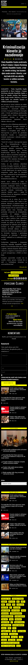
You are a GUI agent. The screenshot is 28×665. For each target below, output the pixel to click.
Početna (4, 12)
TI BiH (21, 637)
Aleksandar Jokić (6, 599)
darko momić (20, 604)
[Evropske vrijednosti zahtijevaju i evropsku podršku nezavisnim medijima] (5, 410)
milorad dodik (5, 622)
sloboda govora (13, 634)
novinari (4, 628)
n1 (11, 622)
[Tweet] (17, 278)
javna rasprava (15, 610)
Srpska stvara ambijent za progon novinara (13, 317)
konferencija (5, 613)
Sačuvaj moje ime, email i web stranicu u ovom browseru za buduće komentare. (13, 378)
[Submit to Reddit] (24, 278)
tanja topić (14, 637)
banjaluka (4, 601)
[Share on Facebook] (15, 278)
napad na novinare (6, 625)
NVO (9, 628)
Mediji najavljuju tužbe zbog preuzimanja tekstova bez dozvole (13, 473)
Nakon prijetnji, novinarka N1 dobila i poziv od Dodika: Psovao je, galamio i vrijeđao (18, 576)
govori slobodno (5, 610)
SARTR (14, 631)
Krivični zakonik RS (13, 275)
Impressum (14, 661)
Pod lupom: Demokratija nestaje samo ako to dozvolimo (18, 548)
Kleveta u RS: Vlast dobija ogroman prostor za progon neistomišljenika (14, 323)
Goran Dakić (17, 607)
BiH (18, 601)
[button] (24, 3)
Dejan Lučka (4, 607)
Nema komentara (19, 59)
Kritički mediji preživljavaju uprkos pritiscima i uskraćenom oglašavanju (18, 389)
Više (22, 303)
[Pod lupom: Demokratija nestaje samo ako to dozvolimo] (5, 550)
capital (8, 604)
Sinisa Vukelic (21, 631)
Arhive (3, 480)
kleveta (23, 610)
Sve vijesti (12, 12)
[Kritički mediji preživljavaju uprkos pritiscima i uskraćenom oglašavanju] (5, 391)
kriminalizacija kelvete (16, 613)
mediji (11, 619)
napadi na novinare (19, 622)
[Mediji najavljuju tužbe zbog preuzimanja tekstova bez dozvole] (5, 535)
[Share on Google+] (19, 278)
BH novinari (11, 601)
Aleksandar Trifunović (18, 599)
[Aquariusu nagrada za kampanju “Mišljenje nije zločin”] (5, 559)
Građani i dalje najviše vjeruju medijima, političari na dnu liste (18, 417)
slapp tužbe (4, 634)
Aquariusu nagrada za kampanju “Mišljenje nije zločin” (18, 557)
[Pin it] (21, 278)
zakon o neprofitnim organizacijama (10, 643)
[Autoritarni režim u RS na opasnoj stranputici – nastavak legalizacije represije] (5, 568)
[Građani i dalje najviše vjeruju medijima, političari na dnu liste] (5, 420)
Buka (3, 604)
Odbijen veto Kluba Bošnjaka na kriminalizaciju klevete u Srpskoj (18, 585)
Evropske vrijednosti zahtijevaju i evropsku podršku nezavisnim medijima (18, 408)
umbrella (4, 640)
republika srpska (6, 631)
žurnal (18, 646)
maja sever (4, 619)
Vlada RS (19, 640)
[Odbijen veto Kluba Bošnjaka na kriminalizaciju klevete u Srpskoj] (5, 587)
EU (10, 607)
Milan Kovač (18, 619)
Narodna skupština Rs (18, 625)
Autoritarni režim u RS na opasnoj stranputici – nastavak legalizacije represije (18, 566)
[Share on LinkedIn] (26, 278)
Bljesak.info (23, 267)
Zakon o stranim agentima (8, 646)
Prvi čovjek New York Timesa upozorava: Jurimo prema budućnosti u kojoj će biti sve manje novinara (11, 291)
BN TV (23, 601)
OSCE (14, 628)
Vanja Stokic (12, 640)
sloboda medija (5, 637)
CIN (14, 604)
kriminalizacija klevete (16, 272)
